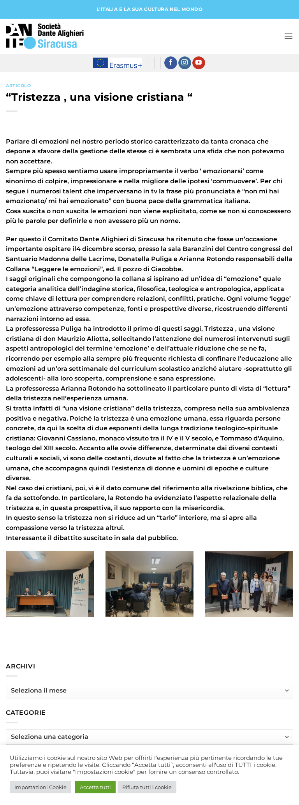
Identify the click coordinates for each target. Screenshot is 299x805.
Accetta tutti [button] (95, 787)
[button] (288, 36)
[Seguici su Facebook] (170, 63)
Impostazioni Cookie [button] (40, 787)
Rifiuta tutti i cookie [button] (147, 787)
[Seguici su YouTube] (198, 63)
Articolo (18, 85)
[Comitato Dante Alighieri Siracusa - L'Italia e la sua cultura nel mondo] (45, 36)
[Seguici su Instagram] (184, 63)
